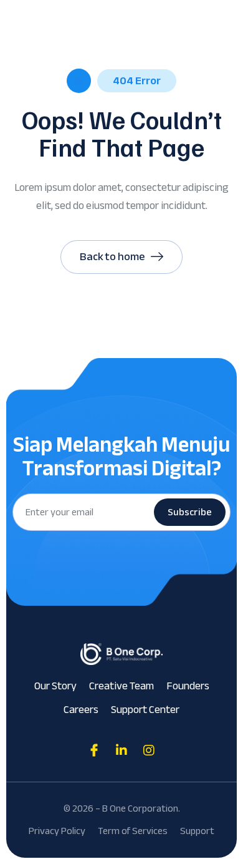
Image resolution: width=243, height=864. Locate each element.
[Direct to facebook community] (94, 750)
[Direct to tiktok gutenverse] (121, 750)
